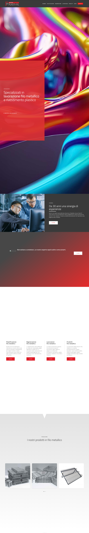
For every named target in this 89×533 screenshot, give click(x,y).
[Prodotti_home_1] (17, 475)
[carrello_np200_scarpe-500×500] (71, 475)
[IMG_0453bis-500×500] (44, 475)
